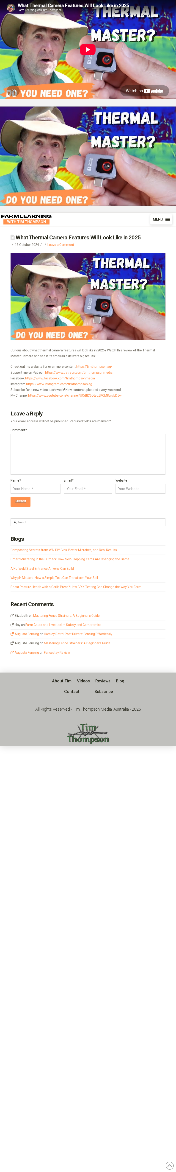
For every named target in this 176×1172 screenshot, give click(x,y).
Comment (19, 430)
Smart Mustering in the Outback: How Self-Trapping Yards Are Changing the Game (70, 559)
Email (69, 480)
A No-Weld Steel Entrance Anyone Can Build (42, 568)
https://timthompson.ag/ (94, 366)
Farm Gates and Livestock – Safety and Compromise (63, 625)
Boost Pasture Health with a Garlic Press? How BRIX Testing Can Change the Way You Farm (76, 587)
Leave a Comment (60, 245)
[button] (161, 219)
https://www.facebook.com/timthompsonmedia (60, 378)
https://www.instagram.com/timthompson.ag (59, 384)
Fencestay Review (57, 652)
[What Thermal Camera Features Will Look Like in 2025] (88, 156)
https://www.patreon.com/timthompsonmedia (79, 372)
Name (16, 480)
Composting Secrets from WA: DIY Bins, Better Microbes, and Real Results (64, 550)
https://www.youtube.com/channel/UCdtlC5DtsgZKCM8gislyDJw (75, 395)
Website (121, 480)
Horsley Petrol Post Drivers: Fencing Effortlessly (78, 634)
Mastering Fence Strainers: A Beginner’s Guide (66, 615)
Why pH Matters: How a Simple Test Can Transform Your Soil (54, 578)
